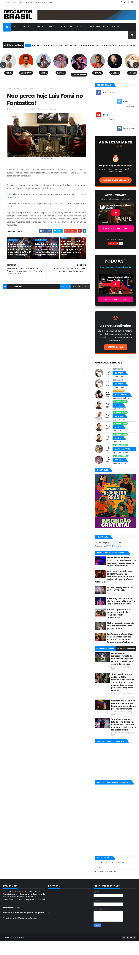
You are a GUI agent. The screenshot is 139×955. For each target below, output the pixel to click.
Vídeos (52, 26)
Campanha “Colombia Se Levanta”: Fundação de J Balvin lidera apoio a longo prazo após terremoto (123, 704)
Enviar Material (98, 26)
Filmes (99, 867)
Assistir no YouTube (116, 299)
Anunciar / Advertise (44, 2)
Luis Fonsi (16, 88)
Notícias (28, 26)
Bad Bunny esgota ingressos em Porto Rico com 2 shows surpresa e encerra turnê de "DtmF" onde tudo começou (65, 45)
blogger (76, 286)
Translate (116, 546)
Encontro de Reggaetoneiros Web (111, 863)
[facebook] (121, 2)
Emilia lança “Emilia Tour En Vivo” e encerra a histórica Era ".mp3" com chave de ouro (121, 601)
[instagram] (132, 2)
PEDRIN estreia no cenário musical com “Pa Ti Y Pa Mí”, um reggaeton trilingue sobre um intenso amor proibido (121, 561)
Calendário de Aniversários (115, 180)
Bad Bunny (13, 240)
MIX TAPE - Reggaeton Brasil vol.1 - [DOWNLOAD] (120, 589)
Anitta (132, 45)
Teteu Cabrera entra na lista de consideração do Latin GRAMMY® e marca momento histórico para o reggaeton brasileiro (46, 249)
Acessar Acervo (116, 347)
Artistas (81, 26)
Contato (29, 2)
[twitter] (124, 2)
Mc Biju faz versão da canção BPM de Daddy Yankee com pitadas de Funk (120, 626)
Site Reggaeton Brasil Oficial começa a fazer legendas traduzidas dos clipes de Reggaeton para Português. (120, 638)
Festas (40, 26)
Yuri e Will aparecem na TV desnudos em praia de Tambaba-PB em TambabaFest (119, 613)
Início (16, 26)
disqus (86, 286)
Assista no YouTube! (115, 228)
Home (7, 2)
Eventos (116, 26)
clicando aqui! (13, 197)
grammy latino (41, 240)
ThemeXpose (17, 937)
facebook (65, 286)
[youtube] (128, 2)
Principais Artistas (126, 649)
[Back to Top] (134, 937)
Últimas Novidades (105, 649)
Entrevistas (66, 26)
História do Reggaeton (106, 872)
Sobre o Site (17, 2)
